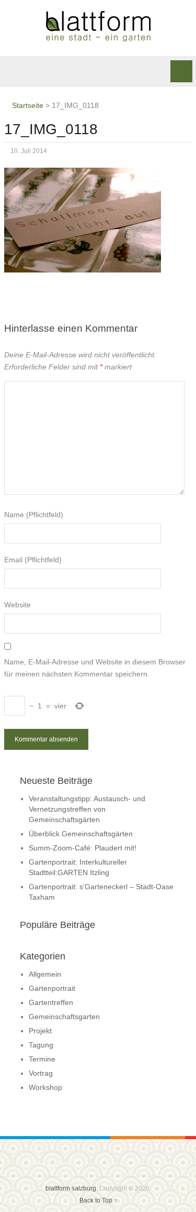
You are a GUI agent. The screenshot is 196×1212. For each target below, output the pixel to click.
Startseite (26, 105)
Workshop (45, 1087)
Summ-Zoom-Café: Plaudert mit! (82, 848)
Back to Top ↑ (98, 1200)
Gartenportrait (52, 988)
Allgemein (45, 974)
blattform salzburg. (71, 1188)
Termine (42, 1059)
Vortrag (41, 1073)
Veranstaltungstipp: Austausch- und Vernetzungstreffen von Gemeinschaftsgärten (87, 809)
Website (17, 604)
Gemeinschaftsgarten (64, 1016)
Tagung (41, 1045)
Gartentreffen (51, 1002)
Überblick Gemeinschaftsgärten (81, 833)
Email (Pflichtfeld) (33, 559)
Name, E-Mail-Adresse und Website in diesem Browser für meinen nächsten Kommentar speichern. (95, 668)
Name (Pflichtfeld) (33, 514)
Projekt (40, 1031)
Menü (181, 71)
